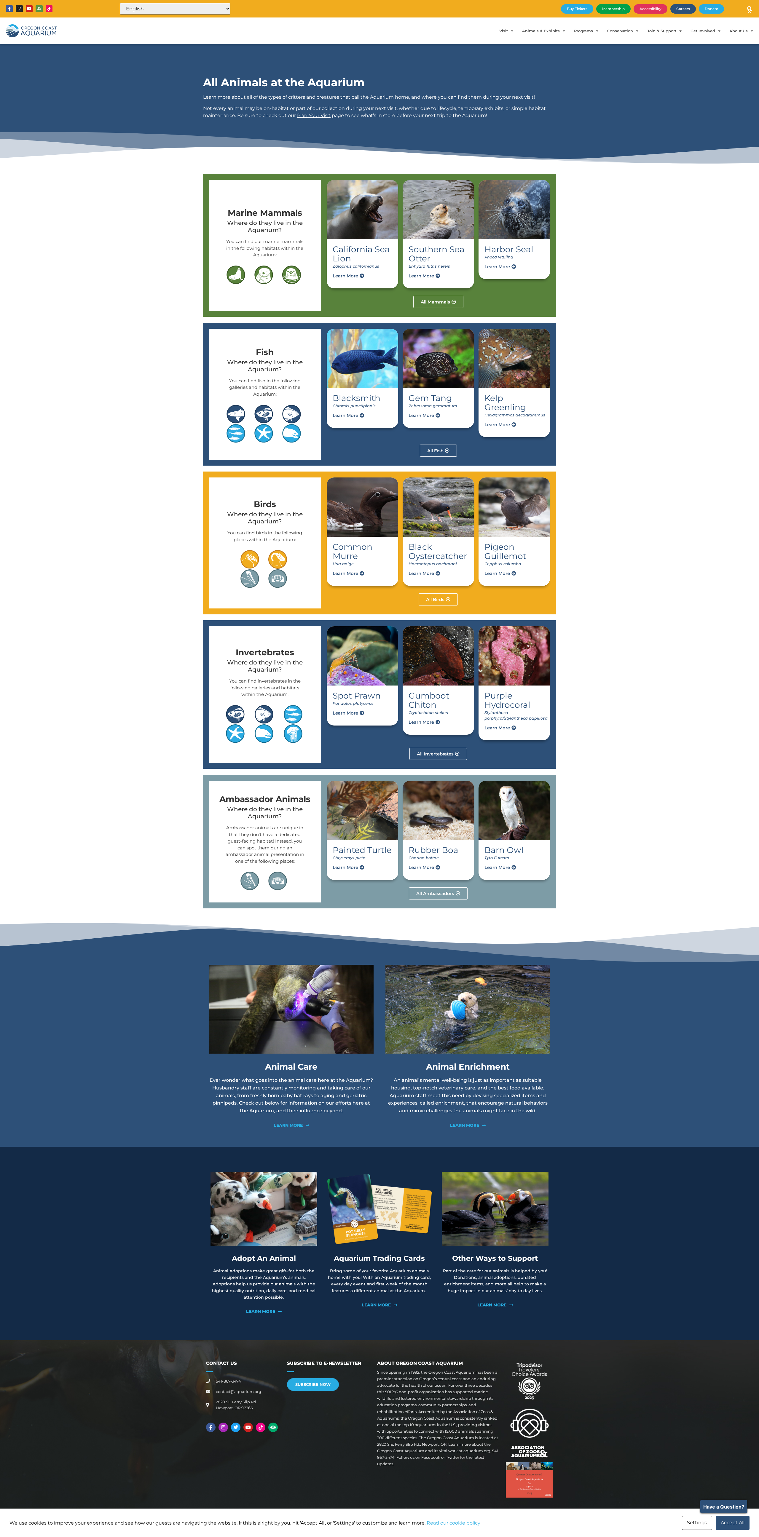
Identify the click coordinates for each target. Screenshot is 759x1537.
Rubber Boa (433, 850)
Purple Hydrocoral (507, 700)
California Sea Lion (361, 253)
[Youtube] (29, 8)
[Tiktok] (49, 8)
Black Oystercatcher (438, 551)
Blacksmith (356, 398)
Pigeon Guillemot (505, 551)
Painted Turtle (362, 850)
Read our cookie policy (453, 1523)
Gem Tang (430, 398)
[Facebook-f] (9, 8)
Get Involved (703, 30)
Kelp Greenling (505, 402)
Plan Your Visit (314, 115)
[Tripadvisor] (39, 8)
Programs (583, 30)
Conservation (620, 30)
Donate (711, 9)
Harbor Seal (508, 249)
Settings (697, 1522)
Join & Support (661, 30)
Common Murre (352, 551)
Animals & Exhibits (541, 30)
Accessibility (650, 9)
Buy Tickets (577, 9)
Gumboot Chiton (429, 700)
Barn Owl (504, 850)
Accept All (732, 1522)
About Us (738, 30)
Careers (683, 9)
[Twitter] (235, 1427)
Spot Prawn (357, 696)
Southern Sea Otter (437, 253)
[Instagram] (19, 8)
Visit (503, 30)
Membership (613, 9)
